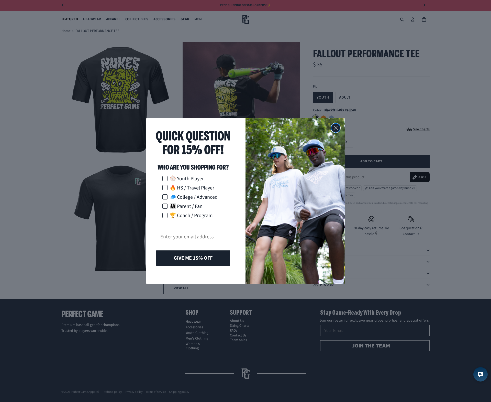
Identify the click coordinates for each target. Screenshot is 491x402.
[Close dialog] (335, 127)
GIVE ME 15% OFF (193, 258)
